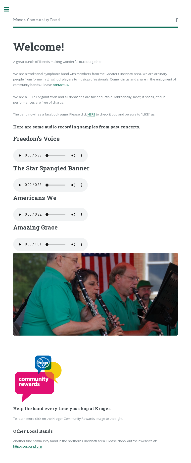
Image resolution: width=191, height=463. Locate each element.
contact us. (61, 84)
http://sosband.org (27, 446)
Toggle (9, 9)
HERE (91, 114)
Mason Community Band (36, 19)
